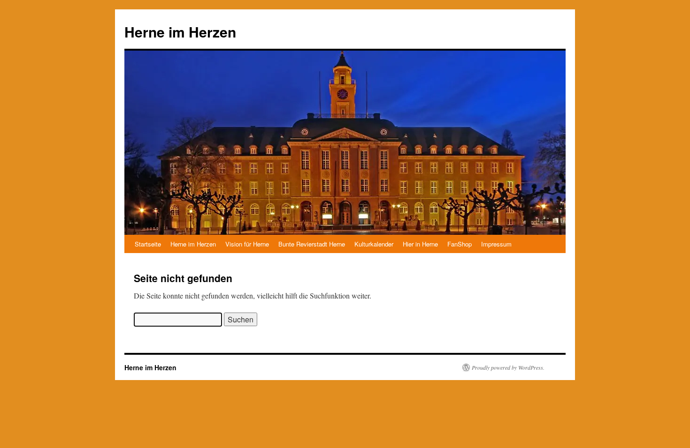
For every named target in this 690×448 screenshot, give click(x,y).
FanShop (459, 243)
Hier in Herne (420, 243)
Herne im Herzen (180, 32)
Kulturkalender (373, 243)
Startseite (148, 243)
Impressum (496, 243)
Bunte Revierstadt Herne (311, 243)
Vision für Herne (247, 243)
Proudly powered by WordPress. (508, 367)
